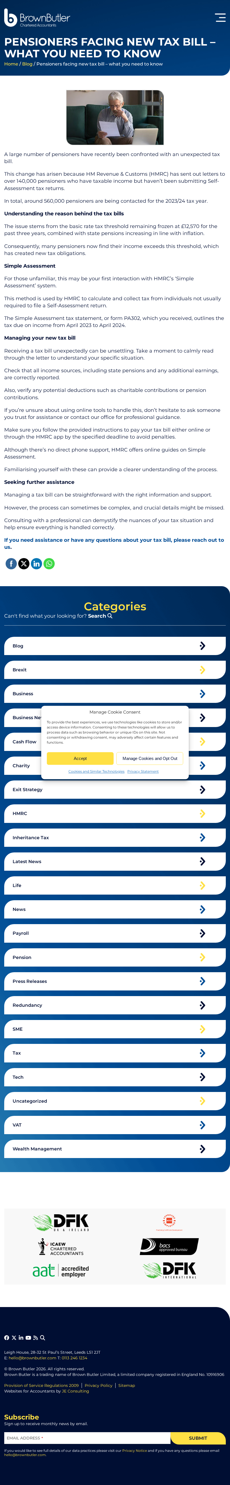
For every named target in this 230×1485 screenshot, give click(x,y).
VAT (17, 1125)
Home (11, 64)
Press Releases (30, 981)
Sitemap (126, 1385)
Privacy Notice (134, 1450)
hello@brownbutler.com (32, 1357)
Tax (17, 1053)
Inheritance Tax (31, 837)
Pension (22, 957)
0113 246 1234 (74, 1357)
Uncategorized (30, 1101)
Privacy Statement (143, 771)
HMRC (20, 813)
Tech (18, 1077)
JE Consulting (75, 1391)
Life (17, 885)
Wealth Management (37, 1149)
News (19, 909)
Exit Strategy (27, 789)
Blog (27, 64)
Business (23, 693)
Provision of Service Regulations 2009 (41, 1385)
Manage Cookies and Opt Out (150, 758)
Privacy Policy (98, 1385)
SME (18, 1029)
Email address (25, 1438)
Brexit (20, 669)
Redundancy (27, 1005)
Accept (80, 758)
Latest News (27, 861)
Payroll (21, 933)
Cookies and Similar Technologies (96, 771)
